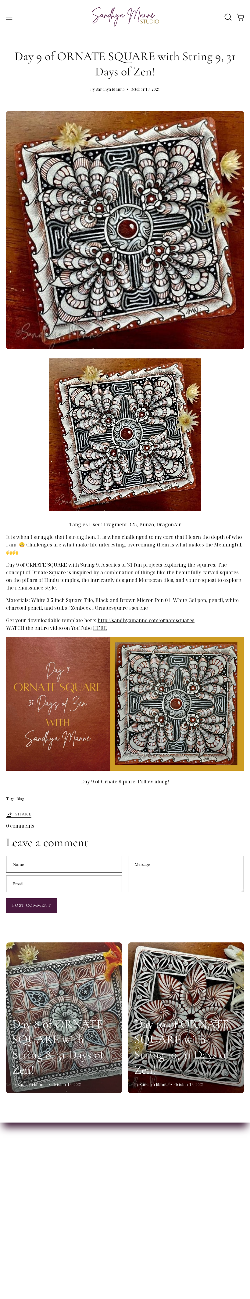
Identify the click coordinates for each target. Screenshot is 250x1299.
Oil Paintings (146, 1249)
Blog (20, 798)
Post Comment (31, 905)
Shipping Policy (24, 1172)
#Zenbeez (79, 607)
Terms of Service (26, 1192)
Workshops (19, 1239)
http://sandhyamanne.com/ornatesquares (146, 620)
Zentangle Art (147, 1260)
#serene (138, 607)
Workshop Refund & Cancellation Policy (52, 1202)
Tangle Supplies (150, 1239)
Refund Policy (22, 1182)
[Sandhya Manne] (125, 17)
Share (23, 814)
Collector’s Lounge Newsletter (41, 1260)
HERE (100, 628)
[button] (227, 17)
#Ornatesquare (110, 607)
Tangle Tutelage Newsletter (39, 1249)
